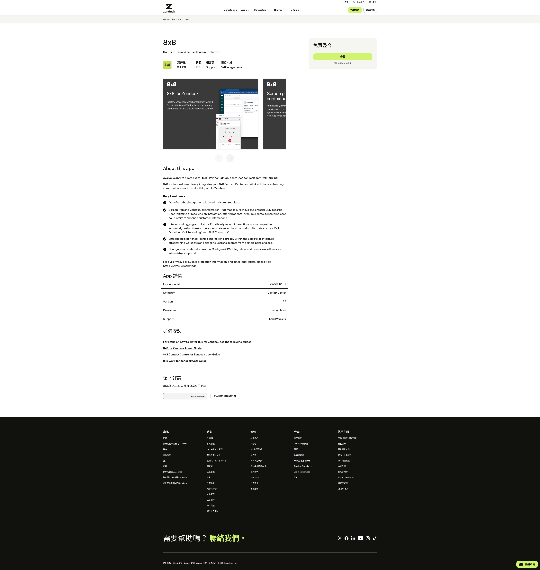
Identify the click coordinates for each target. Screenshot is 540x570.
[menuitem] (372, 2)
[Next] (230, 158)
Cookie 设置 (201, 563)
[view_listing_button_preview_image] (210, 114)
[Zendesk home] (170, 8)
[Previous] (219, 158)
